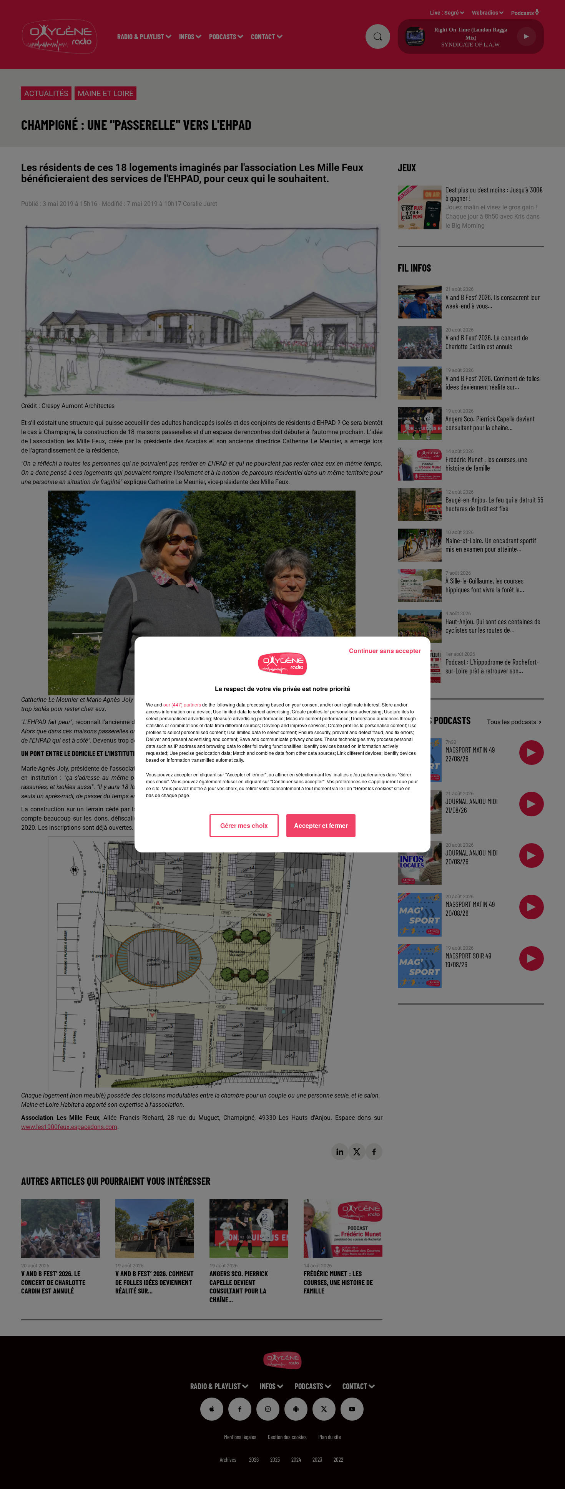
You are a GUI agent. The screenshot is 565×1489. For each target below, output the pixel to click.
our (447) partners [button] (182, 704)
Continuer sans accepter (385, 650)
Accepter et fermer (321, 825)
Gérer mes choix (244, 825)
